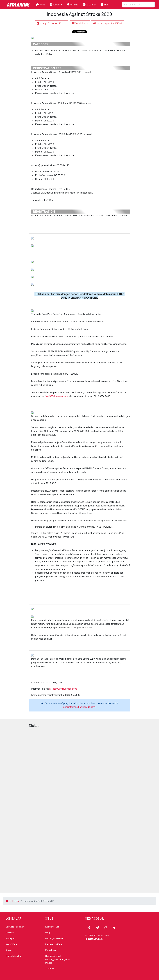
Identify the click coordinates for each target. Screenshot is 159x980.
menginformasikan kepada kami (79, 706)
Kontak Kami (51, 950)
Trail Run (10, 932)
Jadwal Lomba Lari (15, 926)
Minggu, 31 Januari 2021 (51, 23)
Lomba (16, 900)
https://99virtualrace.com (63, 688)
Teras (42, 4)
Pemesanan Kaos (53, 944)
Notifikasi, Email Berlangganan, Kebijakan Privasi (57, 959)
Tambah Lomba (13, 956)
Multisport (11, 938)
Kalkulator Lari (52, 926)
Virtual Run (80, 23)
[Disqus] (79, 768)
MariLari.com (95, 938)
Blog (105, 4)
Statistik (49, 968)
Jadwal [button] (56, 4)
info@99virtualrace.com (56, 396)
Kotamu (73, 4)
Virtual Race (11, 944)
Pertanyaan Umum (54, 938)
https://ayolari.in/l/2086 (109, 23)
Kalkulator (90, 4)
